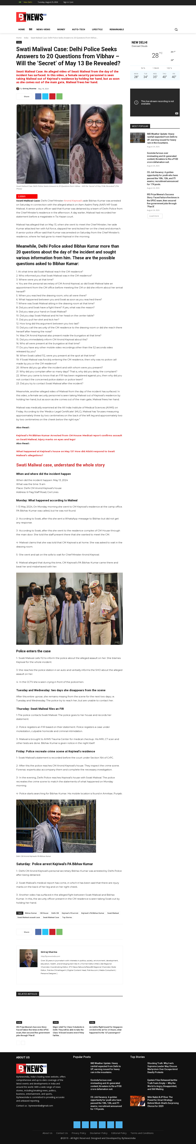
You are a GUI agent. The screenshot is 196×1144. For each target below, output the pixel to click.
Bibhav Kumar (31, 913)
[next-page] (23, 1043)
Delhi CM (55, 913)
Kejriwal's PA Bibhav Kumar (92, 913)
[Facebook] (150, 2)
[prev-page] (18, 1043)
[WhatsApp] (172, 2)
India (26, 37)
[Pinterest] (52, 96)
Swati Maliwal (113, 913)
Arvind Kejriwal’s (73, 200)
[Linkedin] (161, 2)
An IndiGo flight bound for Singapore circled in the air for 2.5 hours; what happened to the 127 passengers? (106, 1030)
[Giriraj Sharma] (18, 88)
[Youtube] (177, 2)
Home (19, 37)
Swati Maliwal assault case (28, 917)
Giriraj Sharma (29, 88)
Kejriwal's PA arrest (70, 913)
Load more (154, 216)
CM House (44, 913)
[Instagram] (155, 2)
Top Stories (67, 917)
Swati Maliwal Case (51, 917)
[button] (176, 29)
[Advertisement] (122, 16)
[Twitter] (166, 2)
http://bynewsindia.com (50, 956)
